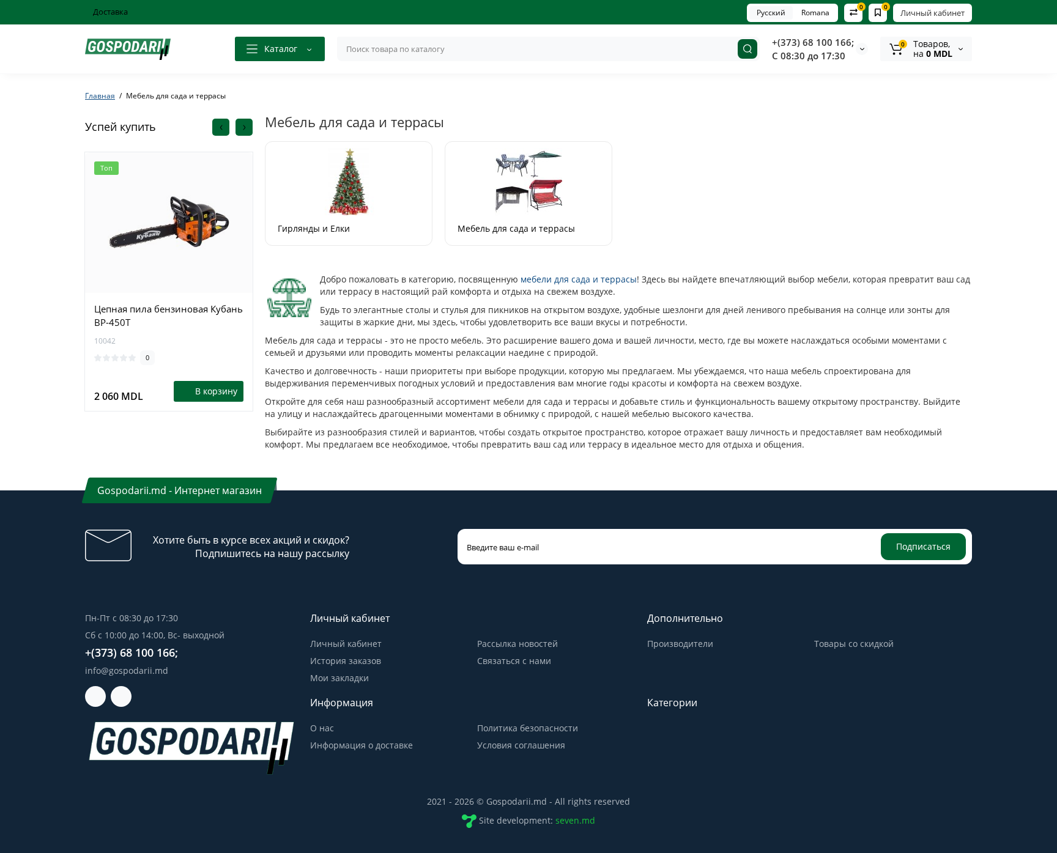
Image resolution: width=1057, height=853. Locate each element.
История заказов (345, 661)
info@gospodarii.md (126, 670)
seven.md (575, 820)
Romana (815, 12)
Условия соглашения (521, 745)
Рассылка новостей (517, 643)
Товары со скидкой (854, 643)
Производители (680, 643)
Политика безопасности (527, 728)
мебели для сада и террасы (579, 279)
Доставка (109, 11)
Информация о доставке (361, 745)
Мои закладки (339, 678)
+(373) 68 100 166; (813, 42)
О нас (322, 728)
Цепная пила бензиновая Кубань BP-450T (168, 315)
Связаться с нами (514, 661)
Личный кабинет (932, 12)
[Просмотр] (168, 286)
